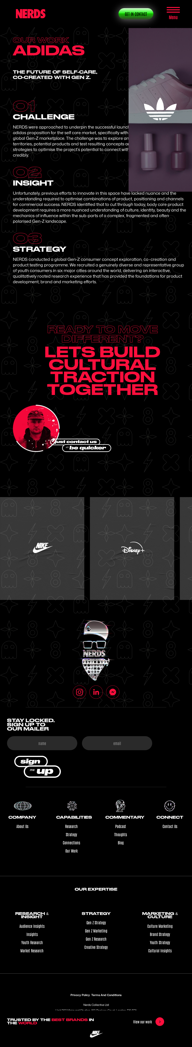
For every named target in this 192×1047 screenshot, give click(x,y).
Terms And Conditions (106, 995)
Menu (173, 17)
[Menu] (173, 10)
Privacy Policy (80, 995)
